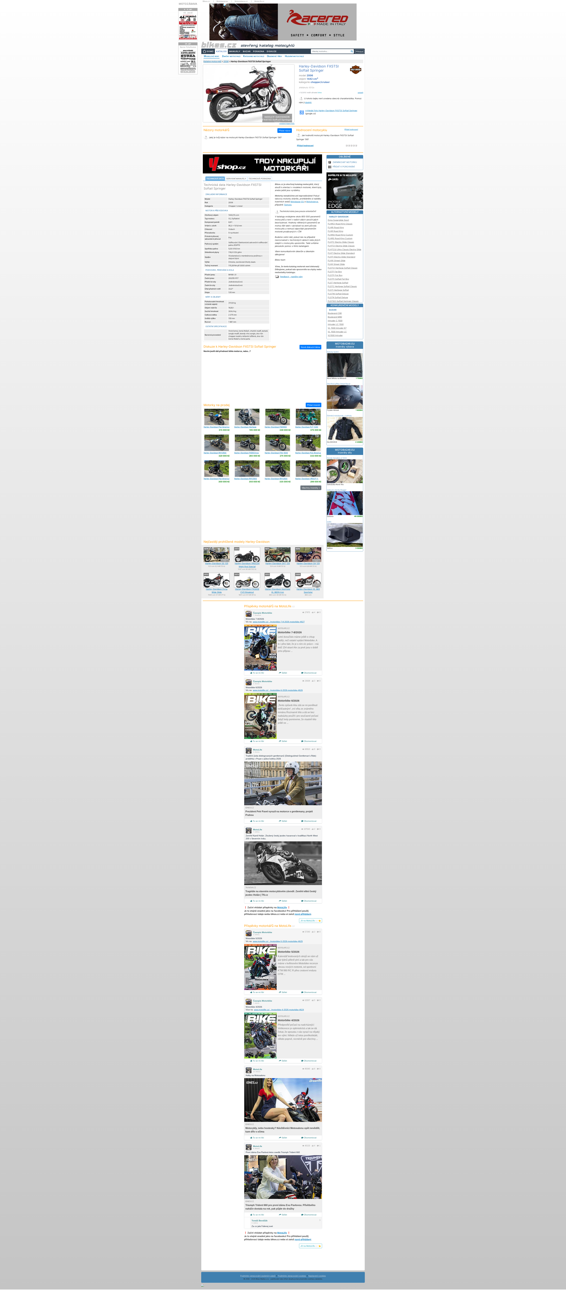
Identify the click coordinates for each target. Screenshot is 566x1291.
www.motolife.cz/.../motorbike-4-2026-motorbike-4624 (279, 1009)
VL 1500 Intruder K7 (337, 328)
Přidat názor (285, 130)
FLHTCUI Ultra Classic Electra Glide (344, 249)
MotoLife (257, 750)
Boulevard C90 (335, 313)
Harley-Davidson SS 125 (216, 563)
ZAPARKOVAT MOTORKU (345, 162)
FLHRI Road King (336, 227)
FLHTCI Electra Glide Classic (341, 246)
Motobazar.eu (222, 1)
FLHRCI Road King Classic (340, 224)
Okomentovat (309, 673)
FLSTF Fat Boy (335, 271)
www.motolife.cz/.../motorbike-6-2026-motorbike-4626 (278, 690)
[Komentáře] (318, 612)
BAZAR (247, 51)
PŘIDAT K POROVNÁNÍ (344, 166)
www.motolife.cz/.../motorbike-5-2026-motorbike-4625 (278, 941)
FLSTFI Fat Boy (335, 275)
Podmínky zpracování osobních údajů (257, 1276)
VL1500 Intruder (335, 335)
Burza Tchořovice (188, 47)
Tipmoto (288, 205)
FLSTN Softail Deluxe (338, 297)
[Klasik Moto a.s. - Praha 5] (217, 417)
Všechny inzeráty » (311, 488)
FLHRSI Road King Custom (340, 235)
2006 (225, 61)
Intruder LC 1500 (336, 324)
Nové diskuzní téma (310, 347)
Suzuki (333, 310)
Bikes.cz (206, 1)
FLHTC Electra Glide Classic (341, 242)
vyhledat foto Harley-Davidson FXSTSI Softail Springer (331, 110)
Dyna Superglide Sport (338, 220)
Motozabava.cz (241, 1)
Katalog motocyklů (212, 61)
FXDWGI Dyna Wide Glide (276, 428)
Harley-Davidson (338, 217)
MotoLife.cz (259, 1)
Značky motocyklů (231, 56)
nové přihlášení (303, 914)
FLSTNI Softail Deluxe (338, 294)
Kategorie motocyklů (253, 56)
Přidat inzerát (313, 405)
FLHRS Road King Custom (340, 238)
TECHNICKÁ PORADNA (260, 178)
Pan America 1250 (216, 428)
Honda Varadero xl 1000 (337, 458)
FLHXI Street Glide (336, 260)
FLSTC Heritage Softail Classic (342, 286)
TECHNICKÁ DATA (215, 178)
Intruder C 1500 (335, 320)
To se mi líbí (258, 673)
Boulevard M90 (335, 317)
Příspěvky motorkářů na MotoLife (269, 606)
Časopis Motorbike (262, 613)
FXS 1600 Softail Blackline (276, 454)
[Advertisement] (262, 379)
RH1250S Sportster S (215, 454)
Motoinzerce (312, 201)
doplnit (308, 102)
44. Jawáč (188, 13)
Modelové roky (211, 56)
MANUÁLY (234, 51)
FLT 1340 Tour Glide (306, 428)
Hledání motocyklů (294, 56)
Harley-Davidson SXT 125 (277, 563)
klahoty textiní (333, 352)
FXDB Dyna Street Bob (246, 454)
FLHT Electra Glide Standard (341, 253)
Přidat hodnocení (351, 129)
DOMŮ (210, 51)
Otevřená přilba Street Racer (338, 384)
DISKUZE (272, 51)
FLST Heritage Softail (338, 282)
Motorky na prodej (217, 405)
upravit (360, 93)
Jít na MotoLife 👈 (310, 920)
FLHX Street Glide (336, 264)
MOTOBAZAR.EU (345, 345)
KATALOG (221, 51)
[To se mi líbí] (313, 612)
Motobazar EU (297, 201)
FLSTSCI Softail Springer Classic (343, 301)
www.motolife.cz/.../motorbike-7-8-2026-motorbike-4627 (279, 622)
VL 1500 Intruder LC (337, 331)
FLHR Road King (335, 231)
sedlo (329, 522)
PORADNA (258, 51)
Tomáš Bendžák (260, 1220)
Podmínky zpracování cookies (292, 1276)
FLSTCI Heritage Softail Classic (342, 268)
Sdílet (284, 673)
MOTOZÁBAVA (188, 3)
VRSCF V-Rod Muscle (307, 480)
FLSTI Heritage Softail (338, 290)
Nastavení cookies (317, 1276)
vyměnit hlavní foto (286, 124)
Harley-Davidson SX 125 (308, 563)
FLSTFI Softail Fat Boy (338, 279)
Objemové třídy (274, 56)
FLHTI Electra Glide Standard (341, 257)
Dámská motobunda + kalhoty (339, 415)
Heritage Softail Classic (245, 428)
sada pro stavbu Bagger (336, 490)
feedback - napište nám (291, 276)
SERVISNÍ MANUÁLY (236, 178)
